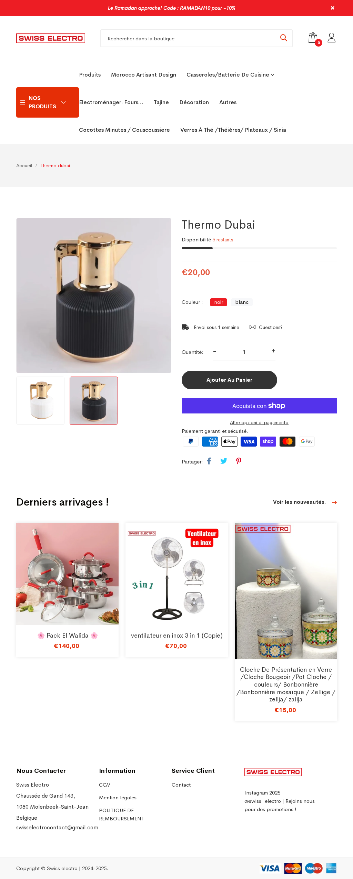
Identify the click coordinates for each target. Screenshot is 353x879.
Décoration (194, 102)
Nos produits (42, 102)
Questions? (271, 327)
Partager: (192, 461)
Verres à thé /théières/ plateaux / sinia (233, 129)
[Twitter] (223, 461)
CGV (104, 784)
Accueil (24, 165)
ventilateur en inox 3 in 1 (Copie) (177, 635)
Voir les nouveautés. (300, 502)
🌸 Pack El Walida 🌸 (67, 635)
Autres (227, 102)
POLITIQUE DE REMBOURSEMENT (121, 814)
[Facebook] (209, 461)
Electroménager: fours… (111, 102)
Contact (181, 784)
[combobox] (196, 38)
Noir (218, 302)
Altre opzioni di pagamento (259, 422)
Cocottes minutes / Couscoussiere (124, 129)
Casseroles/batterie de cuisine (227, 74)
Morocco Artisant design (143, 74)
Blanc (242, 302)
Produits (90, 74)
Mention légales (118, 797)
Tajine (161, 102)
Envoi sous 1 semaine (215, 327)
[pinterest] (238, 461)
